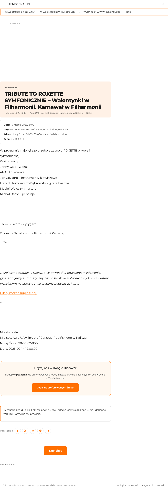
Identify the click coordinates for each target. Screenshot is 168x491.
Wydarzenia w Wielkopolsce (102, 12)
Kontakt (161, 485)
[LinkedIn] (48, 431)
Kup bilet (55, 450)
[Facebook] (18, 431)
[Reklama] (84, 50)
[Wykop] (33, 431)
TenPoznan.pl (7, 464)
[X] (25, 431)
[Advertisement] (142, 134)
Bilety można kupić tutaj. (18, 293)
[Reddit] (40, 431)
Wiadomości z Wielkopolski (57, 12)
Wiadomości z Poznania (20, 12)
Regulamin (148, 485)
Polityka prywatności (128, 485)
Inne (128, 12)
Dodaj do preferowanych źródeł (55, 387)
